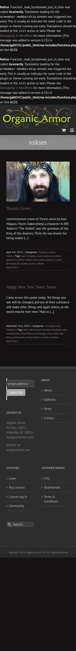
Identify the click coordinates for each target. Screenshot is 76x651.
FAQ (47, 478)
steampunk (18, 337)
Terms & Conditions (51, 499)
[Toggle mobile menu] (72, 130)
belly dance (29, 329)
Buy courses (17, 487)
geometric (11, 259)
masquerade (12, 333)
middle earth (31, 259)
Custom (51, 252)
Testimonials (52, 487)
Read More (11, 267)
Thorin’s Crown (18, 208)
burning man (44, 329)
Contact (49, 418)
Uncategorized (52, 325)
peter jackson (46, 259)
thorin (32, 263)
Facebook (57, 329)
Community (16, 506)
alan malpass (28, 255)
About (48, 390)
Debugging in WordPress (16, 36)
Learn (12, 478)
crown (40, 255)
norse (49, 333)
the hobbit (22, 263)
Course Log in (18, 497)
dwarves (48, 255)
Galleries (50, 400)
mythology (39, 333)
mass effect (26, 333)
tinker (29, 337)
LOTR (20, 259)
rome (55, 333)
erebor (57, 255)
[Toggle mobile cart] (64, 130)
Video (9, 255)
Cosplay (42, 252)
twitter (44, 337)
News (47, 409)
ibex (65, 329)
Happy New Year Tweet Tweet (31, 287)
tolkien (40, 263)
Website (10, 329)
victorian (54, 337)
